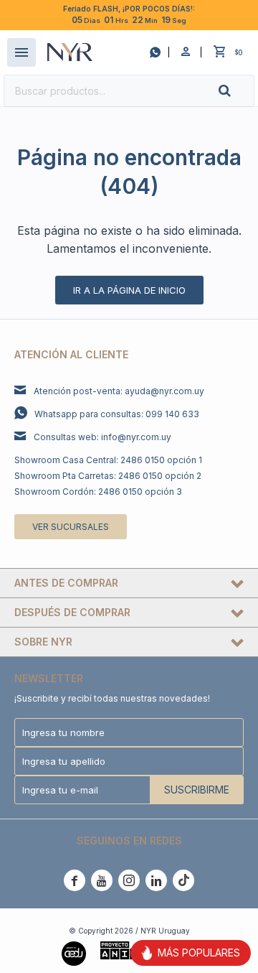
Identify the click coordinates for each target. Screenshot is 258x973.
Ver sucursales (70, 526)
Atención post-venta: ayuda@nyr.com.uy (119, 391)
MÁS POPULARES (199, 952)
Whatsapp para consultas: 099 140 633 (116, 414)
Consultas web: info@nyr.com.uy (102, 437)
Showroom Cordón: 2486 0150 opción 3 (98, 491)
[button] (236, 91)
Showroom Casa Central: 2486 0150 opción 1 (108, 460)
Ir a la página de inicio (129, 290)
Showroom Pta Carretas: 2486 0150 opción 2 (107, 475)
